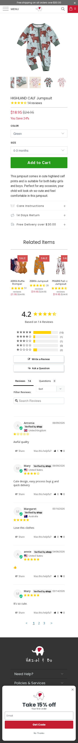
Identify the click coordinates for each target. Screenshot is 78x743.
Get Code (39, 725)
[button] (56, 451)
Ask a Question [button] (41, 368)
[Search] (63, 8)
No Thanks (39, 733)
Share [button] (21, 451)
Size (13, 142)
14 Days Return (28, 215)
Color (15, 125)
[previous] (14, 47)
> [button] (51, 623)
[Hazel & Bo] (39, 9)
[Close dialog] (72, 689)
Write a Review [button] (41, 359)
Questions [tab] (45, 381)
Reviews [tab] (20, 381)
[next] (64, 47)
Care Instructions (30, 206)
